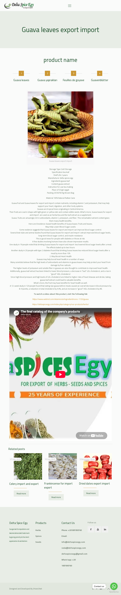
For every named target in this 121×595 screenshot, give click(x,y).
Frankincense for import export (58, 485)
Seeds (38, 542)
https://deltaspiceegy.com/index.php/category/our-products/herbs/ (60, 304)
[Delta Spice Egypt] (19, 5)
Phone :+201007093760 (72, 530)
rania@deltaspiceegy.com (74, 548)
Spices (38, 536)
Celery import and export (24, 483)
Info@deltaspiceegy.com (73, 542)
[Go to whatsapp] (114, 586)
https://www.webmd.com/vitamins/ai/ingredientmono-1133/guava (60, 299)
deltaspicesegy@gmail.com (74, 554)
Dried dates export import (94, 483)
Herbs (38, 530)
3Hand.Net (37, 588)
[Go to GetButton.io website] (114, 592)
